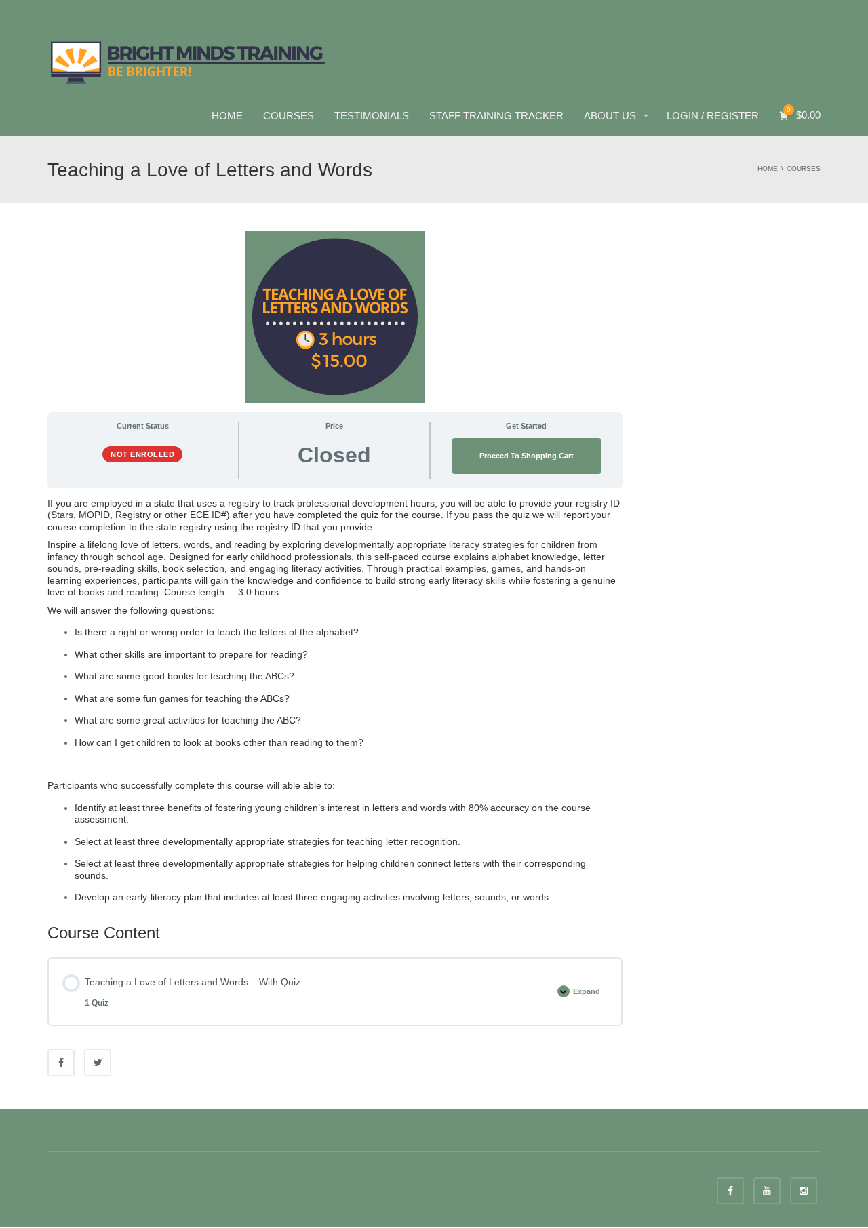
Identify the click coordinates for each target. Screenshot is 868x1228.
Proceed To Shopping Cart (526, 456)
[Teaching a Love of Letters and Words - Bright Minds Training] (188, 61)
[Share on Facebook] (61, 1062)
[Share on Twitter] (97, 1062)
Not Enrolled (142, 454)
